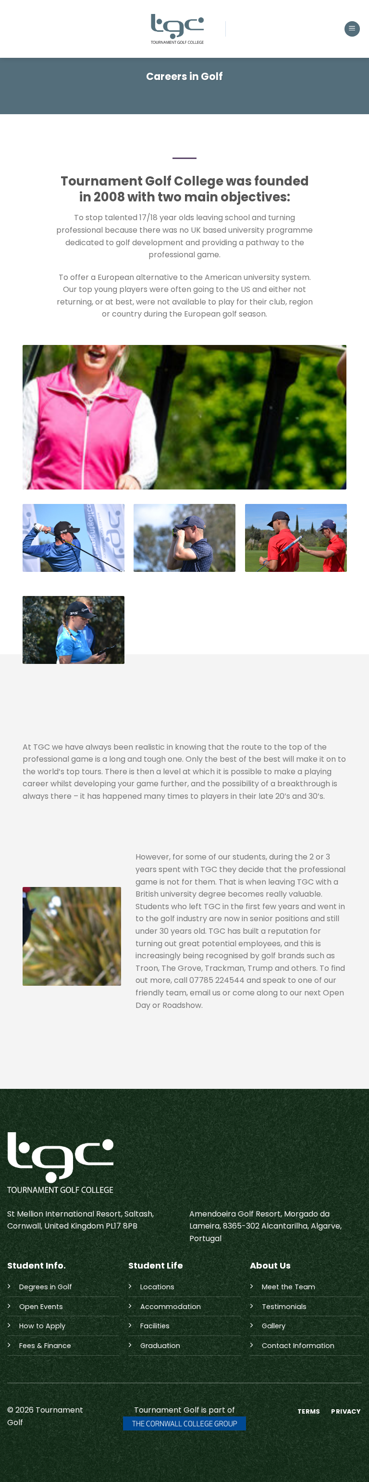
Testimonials (284, 1306)
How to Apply (42, 1326)
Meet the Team (288, 1287)
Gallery (273, 1326)
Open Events (41, 1306)
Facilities (155, 1326)
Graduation (160, 1345)
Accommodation (170, 1306)
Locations (157, 1287)
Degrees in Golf (45, 1287)
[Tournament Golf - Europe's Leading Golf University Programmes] (177, 29)
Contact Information (298, 1345)
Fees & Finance (45, 1345)
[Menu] (352, 29)
